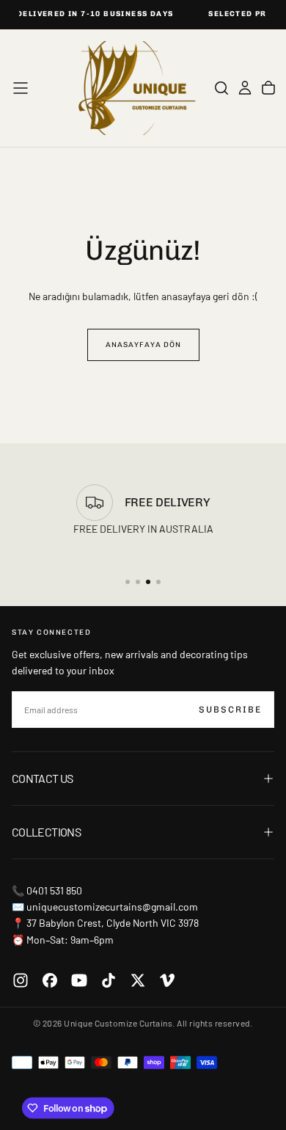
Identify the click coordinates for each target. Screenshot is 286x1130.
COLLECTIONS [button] (46, 832)
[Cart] (268, 88)
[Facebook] (50, 980)
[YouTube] (79, 980)
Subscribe (230, 709)
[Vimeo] (167, 980)
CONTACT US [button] (42, 778)
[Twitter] (138, 980)
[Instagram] (20, 980)
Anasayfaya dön (143, 344)
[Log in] (245, 88)
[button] (20, 88)
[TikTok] (108, 980)
